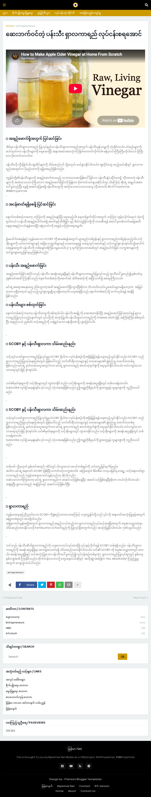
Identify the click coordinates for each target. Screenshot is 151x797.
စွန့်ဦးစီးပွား (44, 13)
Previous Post (13, 598)
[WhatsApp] (60, 585)
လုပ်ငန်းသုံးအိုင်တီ (65, 13)
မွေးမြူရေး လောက (16, 691)
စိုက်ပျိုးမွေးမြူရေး (22, 13)
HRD (75, 628)
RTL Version (102, 786)
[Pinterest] (51, 585)
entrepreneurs (25, 26)
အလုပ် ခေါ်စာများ (15, 679)
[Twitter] (42, 585)
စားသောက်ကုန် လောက (19, 697)
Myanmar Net (66, 786)
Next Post (140, 598)
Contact (84, 786)
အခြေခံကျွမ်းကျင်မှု (90, 13)
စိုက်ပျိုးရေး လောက (17, 685)
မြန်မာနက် (11, 709)
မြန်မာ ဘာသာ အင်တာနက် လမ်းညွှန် (25, 703)
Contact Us (88, 791)
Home (10, 26)
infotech (75, 633)
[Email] (69, 585)
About (72, 791)
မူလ (5, 13)
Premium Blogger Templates (83, 779)
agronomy (75, 617)
